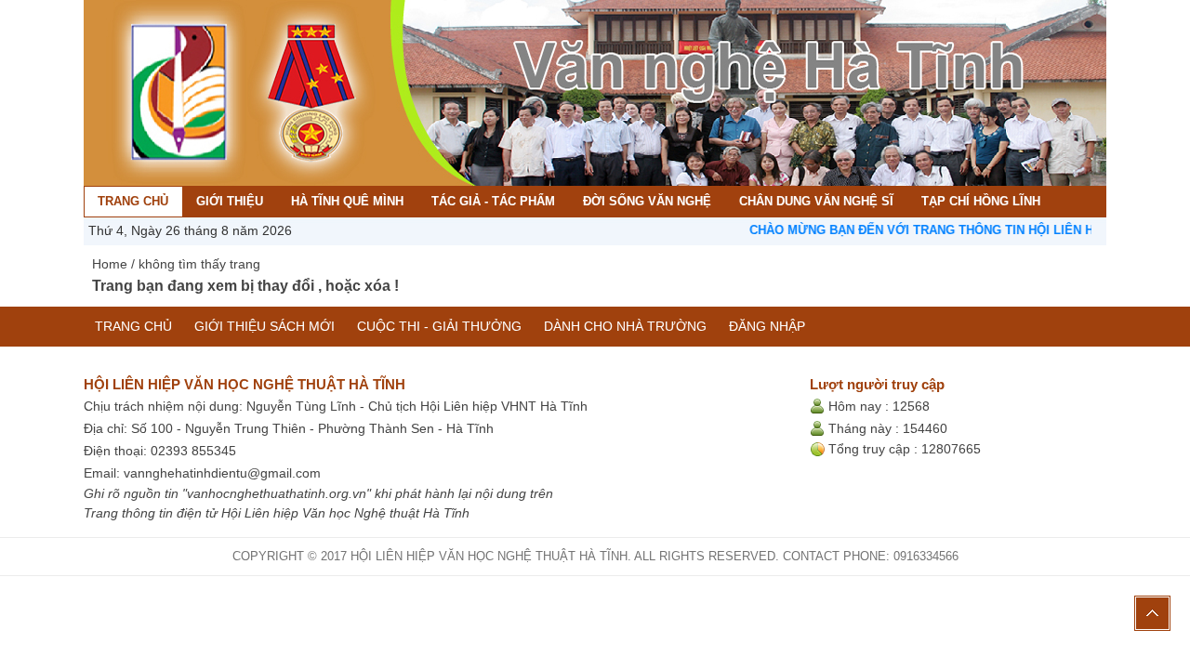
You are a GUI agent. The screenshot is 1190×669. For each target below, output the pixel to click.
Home (109, 263)
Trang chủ (133, 326)
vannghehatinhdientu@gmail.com (222, 473)
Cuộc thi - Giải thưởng (439, 326)
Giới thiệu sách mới (264, 326)
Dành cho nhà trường (625, 326)
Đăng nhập (767, 326)
